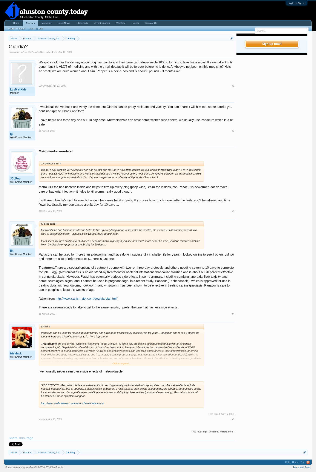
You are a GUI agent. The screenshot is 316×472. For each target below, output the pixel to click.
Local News (64, 23)
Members (46, 23)
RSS (308, 462)
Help (287, 462)
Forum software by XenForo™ (35, 467)
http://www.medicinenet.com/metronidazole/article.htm (72, 403)
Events (135, 23)
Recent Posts (36, 28)
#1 (233, 85)
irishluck (16, 353)
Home (16, 23)
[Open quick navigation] (231, 38)
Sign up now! (272, 44)
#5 (233, 419)
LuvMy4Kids (50, 52)
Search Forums (16, 28)
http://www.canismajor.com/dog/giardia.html (86, 298)
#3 (233, 211)
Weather (120, 23)
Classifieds (82, 23)
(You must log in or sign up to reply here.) (213, 431)
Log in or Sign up (296, 3)
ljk (11, 134)
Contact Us (151, 23)
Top (302, 462)
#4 (233, 314)
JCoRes (15, 178)
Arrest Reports (102, 23)
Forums (30, 23)
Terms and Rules (302, 467)
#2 (233, 131)
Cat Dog (28, 52)
